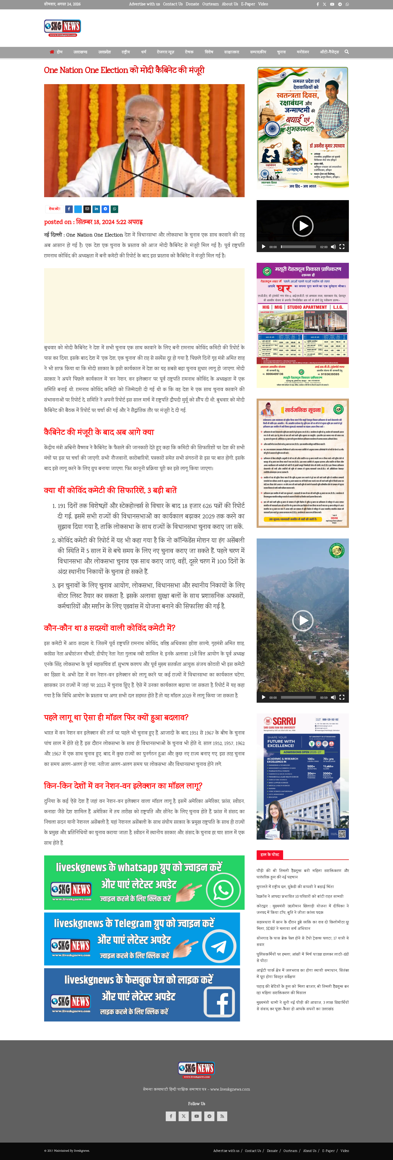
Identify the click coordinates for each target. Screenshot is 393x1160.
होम (60, 52)
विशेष (209, 52)
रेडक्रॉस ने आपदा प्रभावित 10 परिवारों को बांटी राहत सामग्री (300, 897)
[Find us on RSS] (222, 1116)
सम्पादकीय (258, 52)
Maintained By (64, 1151)
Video (263, 5)
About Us (230, 5)
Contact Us (173, 5)
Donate (192, 5)
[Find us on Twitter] (184, 1116)
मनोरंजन (303, 52)
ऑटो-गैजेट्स (329, 52)
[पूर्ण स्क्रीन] (342, 246)
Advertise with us (144, 5)
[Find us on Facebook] (171, 1116)
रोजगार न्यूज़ (165, 52)
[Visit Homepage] (62, 28)
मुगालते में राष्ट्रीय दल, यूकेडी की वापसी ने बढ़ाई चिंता (295, 887)
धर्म (143, 52)
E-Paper (248, 5)
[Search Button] (347, 52)
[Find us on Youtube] (196, 1116)
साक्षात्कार (231, 52)
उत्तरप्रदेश (104, 52)
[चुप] (333, 246)
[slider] (298, 246)
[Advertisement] (144, 305)
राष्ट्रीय (126, 52)
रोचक (189, 52)
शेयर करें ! (54, 209)
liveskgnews (81, 1151)
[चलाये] (263, 246)
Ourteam (210, 5)
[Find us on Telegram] (209, 1116)
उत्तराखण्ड (80, 52)
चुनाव (281, 52)
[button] (303, 226)
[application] (303, 226)
